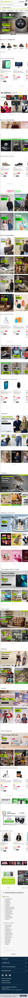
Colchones (7, 951)
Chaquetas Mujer (8, 898)
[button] (14, 4)
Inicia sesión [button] (21, 1)
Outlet (16, 10)
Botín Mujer (7, 938)
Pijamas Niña (8, 902)
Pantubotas (7, 941)
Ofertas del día (11, 10)
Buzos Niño (7, 901)
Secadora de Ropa (8, 911)
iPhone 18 (7, 919)
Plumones (7, 927)
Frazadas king (8, 930)
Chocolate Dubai (8, 916)
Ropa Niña (7, 905)
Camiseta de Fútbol (9, 913)
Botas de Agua (8, 940)
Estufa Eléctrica (8, 912)
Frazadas (7, 944)
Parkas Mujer (8, 935)
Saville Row (7, 900)
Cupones (4, 10)
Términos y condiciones (6, 978)
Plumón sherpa (8, 931)
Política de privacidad (6, 982)
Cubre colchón (8, 926)
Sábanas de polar (8, 929)
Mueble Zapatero (8, 949)
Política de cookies (5, 980)
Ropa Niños (7, 904)
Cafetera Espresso (9, 917)
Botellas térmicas (8, 933)
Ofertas (21, 10)
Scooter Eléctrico (8, 909)
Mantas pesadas (8, 925)
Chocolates (7, 915)
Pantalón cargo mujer (9, 906)
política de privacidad (7, 996)
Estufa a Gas (7, 942)
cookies (14, 996)
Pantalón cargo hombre (10, 908)
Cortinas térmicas (9, 934)
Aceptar (23, 995)
